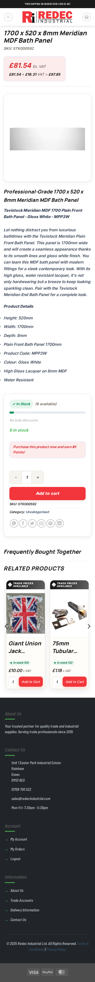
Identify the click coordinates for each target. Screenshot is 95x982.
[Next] (89, 637)
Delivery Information (24, 910)
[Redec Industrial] (47, 17)
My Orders (17, 849)
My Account (18, 839)
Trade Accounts (21, 900)
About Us (16, 890)
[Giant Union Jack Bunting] (25, 613)
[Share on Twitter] (32, 523)
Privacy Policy (56, 949)
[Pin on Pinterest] (50, 523)
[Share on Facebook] (23, 523)
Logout (15, 859)
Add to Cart (31, 682)
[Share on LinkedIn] (59, 523)
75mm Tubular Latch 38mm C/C (69, 655)
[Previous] (6, 637)
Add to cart (47, 493)
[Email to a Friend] (41, 523)
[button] (8, 17)
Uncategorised (37, 512)
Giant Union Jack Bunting (24, 651)
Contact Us (18, 920)
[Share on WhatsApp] (14, 523)
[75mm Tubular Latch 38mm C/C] (69, 613)
